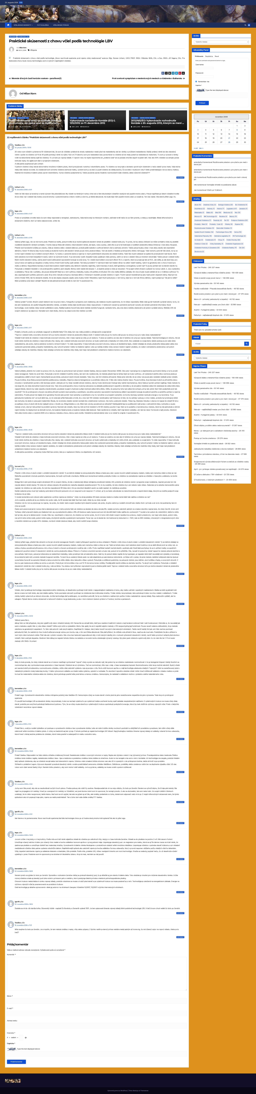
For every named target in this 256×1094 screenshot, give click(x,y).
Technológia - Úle (23, 36)
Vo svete (199, 240)
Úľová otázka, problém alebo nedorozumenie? (212, 425)
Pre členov (13, 36)
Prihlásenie (199, 56)
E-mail (10, 1008)
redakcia (85, 127)
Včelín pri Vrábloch (214, 190)
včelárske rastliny (229, 248)
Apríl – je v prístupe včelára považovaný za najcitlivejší (215, 469)
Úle (241, 248)
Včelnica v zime (201, 244)
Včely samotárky (216, 244)
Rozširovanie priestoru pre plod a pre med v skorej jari (215, 294)
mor (237, 212)
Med (218, 212)
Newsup (135, 1090)
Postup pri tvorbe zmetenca (205, 438)
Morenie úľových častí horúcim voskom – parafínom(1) (36, 78)
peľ (226, 220)
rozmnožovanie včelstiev (204, 228)
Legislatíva (232, 208)
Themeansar (144, 1090)
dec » (201, 148)
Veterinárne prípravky (203, 236)
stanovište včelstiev (224, 228)
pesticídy (218, 220)
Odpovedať (180, 177)
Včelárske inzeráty (23, 25)
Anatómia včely (210, 205)
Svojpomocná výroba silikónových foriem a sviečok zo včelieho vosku (221, 462)
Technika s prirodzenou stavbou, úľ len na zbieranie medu (217, 454)
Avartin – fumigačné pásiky (204, 310)
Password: (199, 73)
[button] (245, 25)
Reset (217, 56)
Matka (209, 212)
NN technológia (210, 216)
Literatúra (243, 208)
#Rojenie (33, 50)
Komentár (11, 955)
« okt (196, 148)
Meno (10, 996)
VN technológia (239, 236)
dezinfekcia (200, 208)
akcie (198, 205)
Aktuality (12, 117)
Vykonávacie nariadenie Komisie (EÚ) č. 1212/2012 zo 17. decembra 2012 (92, 122)
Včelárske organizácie (234, 244)
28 (229, 142)
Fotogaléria (43, 25)
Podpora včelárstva (239, 220)
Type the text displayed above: (28, 1049)
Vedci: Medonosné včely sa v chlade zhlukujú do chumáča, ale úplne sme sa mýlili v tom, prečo (35, 123)
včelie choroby (233, 240)
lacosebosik (26, 127)
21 (229, 138)
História (220, 208)
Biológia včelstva (225, 205)
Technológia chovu (224, 232)
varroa (238, 232)
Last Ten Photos (200, 267)
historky (211, 208)
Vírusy (221, 240)
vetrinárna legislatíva (222, 236)
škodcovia (199, 251)
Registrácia (209, 56)
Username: (200, 65)
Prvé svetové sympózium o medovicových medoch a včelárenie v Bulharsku (147, 78)
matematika (199, 212)
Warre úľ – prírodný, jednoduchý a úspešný (211, 299)
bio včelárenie (241, 205)
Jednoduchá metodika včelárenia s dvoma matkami (214, 449)
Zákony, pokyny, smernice (86, 117)
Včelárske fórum (61, 25)
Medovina (228, 212)
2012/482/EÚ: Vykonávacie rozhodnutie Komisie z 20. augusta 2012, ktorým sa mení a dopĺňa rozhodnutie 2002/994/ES (157, 123)
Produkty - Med (201, 224)
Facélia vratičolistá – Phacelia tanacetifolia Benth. (213, 289)
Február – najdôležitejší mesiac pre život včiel (211, 305)
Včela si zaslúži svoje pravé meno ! (207, 278)
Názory (233, 216)
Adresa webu (12, 1021)
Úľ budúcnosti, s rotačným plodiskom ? (209, 480)
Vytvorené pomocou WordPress (118, 1090)
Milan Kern (22, 48)
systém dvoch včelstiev (204, 232)
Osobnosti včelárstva (203, 220)
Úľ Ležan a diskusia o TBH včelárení (208, 474)
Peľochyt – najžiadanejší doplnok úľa (208, 315)
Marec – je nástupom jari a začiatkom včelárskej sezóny (215, 431)
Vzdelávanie (210, 240)
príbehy (229, 224)
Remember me (203, 82)
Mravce (198, 216)
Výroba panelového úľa (203, 283)
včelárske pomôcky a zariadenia (207, 248)
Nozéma (223, 216)
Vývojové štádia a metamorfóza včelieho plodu (212, 273)
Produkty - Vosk (216, 224)
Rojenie (239, 224)
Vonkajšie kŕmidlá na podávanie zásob (221, 185)
